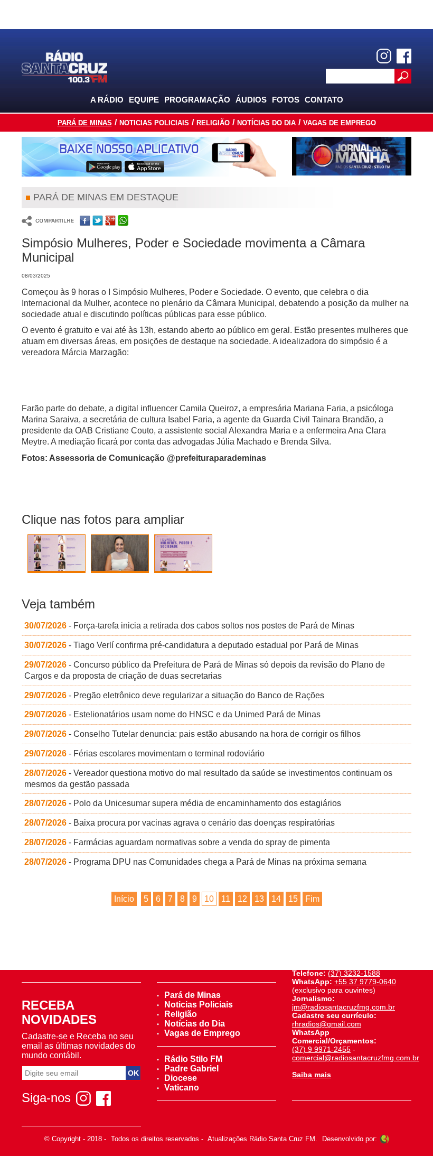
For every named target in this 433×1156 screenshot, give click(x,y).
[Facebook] (404, 56)
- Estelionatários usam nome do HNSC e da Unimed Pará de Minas (172, 714)
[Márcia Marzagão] (119, 555)
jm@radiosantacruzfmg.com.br (343, 1007)
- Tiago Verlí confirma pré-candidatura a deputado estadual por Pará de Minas (191, 645)
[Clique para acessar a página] (149, 157)
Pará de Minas (85, 123)
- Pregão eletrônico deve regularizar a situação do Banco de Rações (174, 695)
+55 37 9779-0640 (365, 981)
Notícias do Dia (266, 123)
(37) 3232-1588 (354, 973)
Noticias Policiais (154, 123)
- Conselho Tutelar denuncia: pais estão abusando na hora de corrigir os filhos (192, 733)
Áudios (251, 99)
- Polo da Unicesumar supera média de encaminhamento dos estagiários (182, 803)
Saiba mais (311, 1074)
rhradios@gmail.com (326, 1024)
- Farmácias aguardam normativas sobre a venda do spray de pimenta (177, 842)
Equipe (144, 99)
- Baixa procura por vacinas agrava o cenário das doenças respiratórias (179, 822)
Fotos (285, 99)
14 (276, 898)
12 (242, 898)
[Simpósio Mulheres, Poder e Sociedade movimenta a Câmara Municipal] (56, 555)
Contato (324, 99)
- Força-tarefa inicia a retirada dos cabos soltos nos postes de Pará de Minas (189, 625)
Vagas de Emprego (339, 123)
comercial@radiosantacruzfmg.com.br (355, 1057)
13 (259, 898)
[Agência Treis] (384, 1139)
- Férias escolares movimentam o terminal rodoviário (144, 753)
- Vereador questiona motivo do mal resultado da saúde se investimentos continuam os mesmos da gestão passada (208, 779)
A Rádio (107, 99)
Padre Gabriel (191, 1068)
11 (225, 898)
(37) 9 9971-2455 (321, 1049)
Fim (312, 898)
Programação (197, 99)
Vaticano (181, 1087)
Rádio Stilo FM (193, 1059)
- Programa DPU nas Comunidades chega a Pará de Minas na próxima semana (195, 861)
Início (124, 898)
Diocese (180, 1078)
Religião (213, 123)
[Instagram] (383, 56)
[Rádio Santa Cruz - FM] (64, 65)
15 (293, 898)
